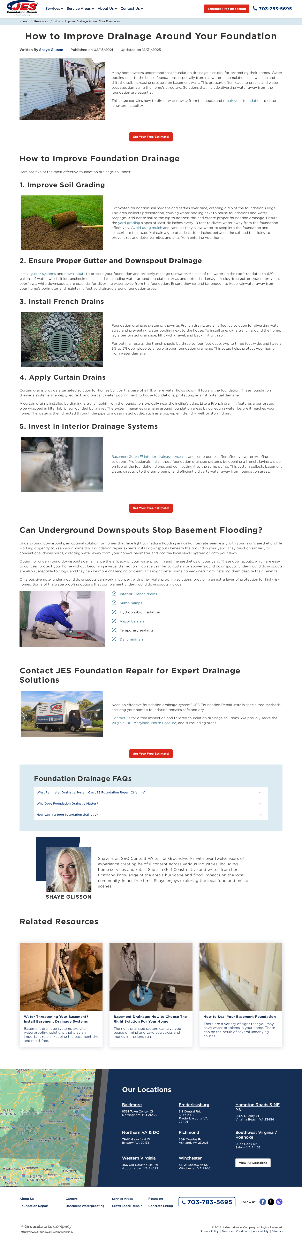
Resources (41, 21)
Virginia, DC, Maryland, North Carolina (144, 723)
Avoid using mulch (146, 228)
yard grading (129, 223)
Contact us (121, 718)
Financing (155, 1198)
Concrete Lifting (160, 1206)
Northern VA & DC (140, 1132)
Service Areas (79, 8)
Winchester (190, 1158)
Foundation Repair (34, 1206)
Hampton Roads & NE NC (257, 1106)
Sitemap (277, 1231)
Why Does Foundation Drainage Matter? (67, 803)
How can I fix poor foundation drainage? (67, 814)
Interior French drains (138, 594)
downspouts (74, 274)
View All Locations (253, 1162)
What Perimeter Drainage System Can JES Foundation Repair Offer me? (91, 792)
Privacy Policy (210, 1231)
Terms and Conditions (236, 1231)
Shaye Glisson (51, 50)
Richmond (189, 1132)
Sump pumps (131, 603)
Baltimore (132, 1104)
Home (23, 21)
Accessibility (261, 1231)
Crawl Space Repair (127, 1206)
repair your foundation (242, 101)
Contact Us (130, 8)
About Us (106, 8)
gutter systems (43, 274)
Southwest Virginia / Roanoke (256, 1134)
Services (52, 8)
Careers (71, 1198)
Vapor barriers (132, 621)
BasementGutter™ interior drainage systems (149, 457)
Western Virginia (139, 1158)
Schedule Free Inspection (227, 8)
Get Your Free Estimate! (151, 136)
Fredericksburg (194, 1104)
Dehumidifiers (132, 639)
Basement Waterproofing (85, 1206)
